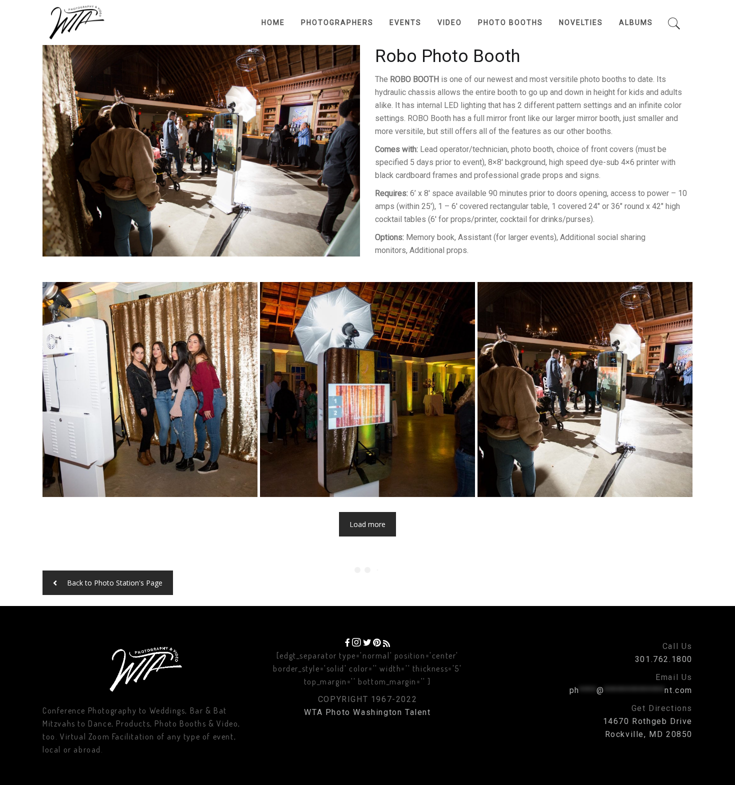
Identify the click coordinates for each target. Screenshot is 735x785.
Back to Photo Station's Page (114, 583)
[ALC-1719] (585, 389)
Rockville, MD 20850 (648, 734)
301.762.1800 (663, 659)
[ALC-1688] (150, 389)
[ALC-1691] (367, 389)
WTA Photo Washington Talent (367, 712)
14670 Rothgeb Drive (647, 721)
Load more (368, 524)
